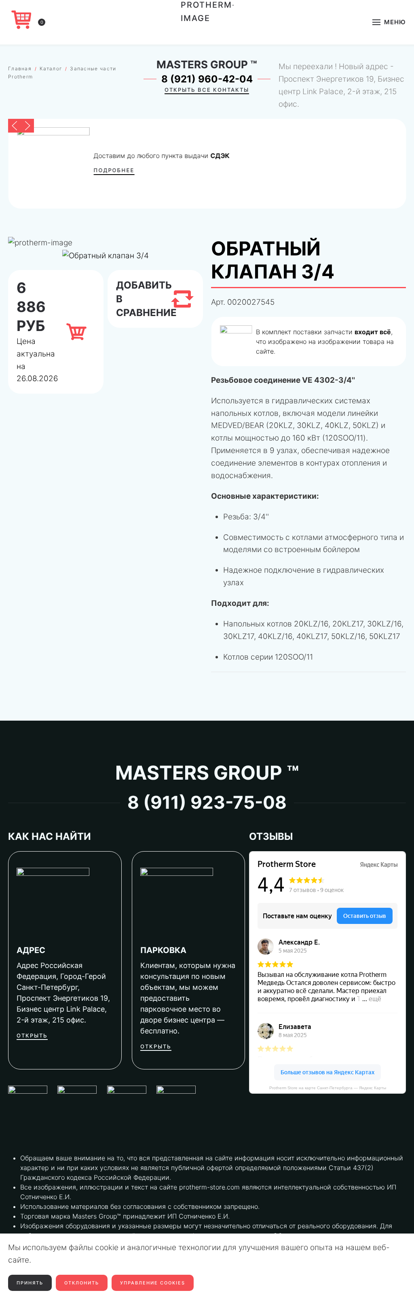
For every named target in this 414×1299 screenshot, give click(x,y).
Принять (30, 1283)
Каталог (51, 68)
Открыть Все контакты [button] (207, 89)
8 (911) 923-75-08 (207, 802)
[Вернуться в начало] (207, 22)
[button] (389, 22)
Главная (20, 68)
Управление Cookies (152, 1283)
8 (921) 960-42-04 (207, 79)
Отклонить (81, 1283)
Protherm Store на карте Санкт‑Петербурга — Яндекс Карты (327, 1088)
